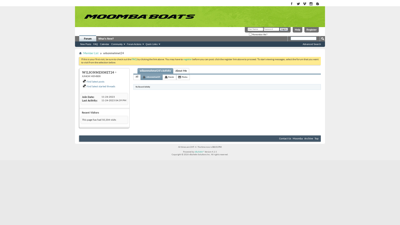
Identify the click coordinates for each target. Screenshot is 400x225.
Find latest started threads (100, 86)
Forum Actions (134, 44)
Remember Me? (260, 34)
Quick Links (152, 44)
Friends (171, 77)
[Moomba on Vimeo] (304, 4)
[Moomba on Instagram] (311, 4)
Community (117, 44)
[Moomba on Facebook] (292, 4)
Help (297, 29)
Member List (91, 53)
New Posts (85, 44)
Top (317, 138)
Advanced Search (312, 44)
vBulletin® (199, 152)
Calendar (104, 44)
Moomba (298, 138)
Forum (88, 38)
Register (311, 29)
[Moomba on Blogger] (319, 4)
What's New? (106, 38)
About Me (181, 71)
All (137, 77)
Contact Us (285, 138)
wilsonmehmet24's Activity (155, 71)
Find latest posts (95, 81)
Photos (185, 77)
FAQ (95, 44)
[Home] (139, 16)
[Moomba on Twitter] (298, 4)
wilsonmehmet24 (153, 77)
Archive (308, 138)
